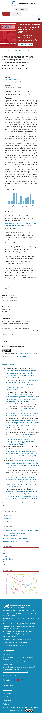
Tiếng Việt (16, 14)
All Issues (6, 521)
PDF (6, 289)
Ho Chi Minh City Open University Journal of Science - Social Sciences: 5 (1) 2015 (23, 465)
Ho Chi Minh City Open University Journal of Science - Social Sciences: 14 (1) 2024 (22, 425)
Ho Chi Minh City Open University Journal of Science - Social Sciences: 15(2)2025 (22, 484)
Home (4, 51)
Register (27, 14)
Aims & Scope (7, 690)
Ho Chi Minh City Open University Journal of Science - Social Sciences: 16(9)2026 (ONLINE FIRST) (22, 456)
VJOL (4, 565)
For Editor (6, 704)
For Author (6, 697)
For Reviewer (7, 700)
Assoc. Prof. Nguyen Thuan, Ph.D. (14, 662)
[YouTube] (18, 680)
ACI (4, 550)
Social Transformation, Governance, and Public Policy (20, 530)
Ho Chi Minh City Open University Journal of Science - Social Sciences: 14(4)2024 (20, 375)
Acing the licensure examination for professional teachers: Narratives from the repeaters (22, 382)
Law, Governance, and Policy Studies (15, 538)
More (6, 282)
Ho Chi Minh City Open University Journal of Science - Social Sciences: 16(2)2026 (21, 387)
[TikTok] (22, 680)
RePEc (5, 556)
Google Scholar (8, 559)
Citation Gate (7, 562)
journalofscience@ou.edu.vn (17, 642)
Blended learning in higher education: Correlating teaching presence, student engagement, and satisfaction (22, 437)
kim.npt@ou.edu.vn (11, 79)
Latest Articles (7, 515)
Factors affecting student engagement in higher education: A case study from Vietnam (21, 451)
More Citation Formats (10, 334)
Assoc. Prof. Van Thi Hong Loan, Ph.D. (15, 672)
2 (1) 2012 (18, 51)
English (6, 14)
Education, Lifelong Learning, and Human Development (14, 534)
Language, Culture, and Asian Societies (16, 541)
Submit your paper (25, 44)
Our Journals (21, 9)
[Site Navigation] (39, 19)
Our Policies (7, 693)
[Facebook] (14, 680)
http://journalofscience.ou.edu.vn (21, 639)
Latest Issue (7, 518)
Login (35, 14)
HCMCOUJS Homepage (27, 3)
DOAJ (4, 553)
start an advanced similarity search (22, 503)
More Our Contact (9, 675)
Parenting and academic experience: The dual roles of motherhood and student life (23, 411)
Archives (10, 51)
